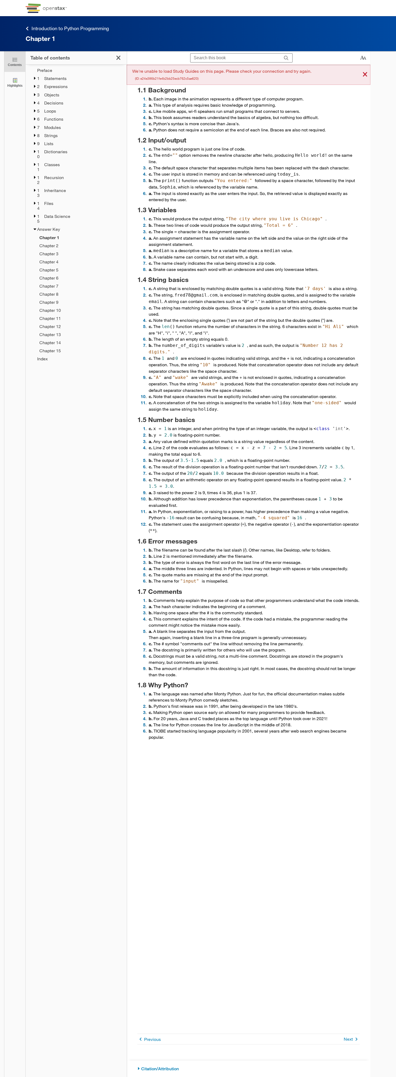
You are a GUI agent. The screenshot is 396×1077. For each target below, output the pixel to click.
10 (143, 396)
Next (348, 1038)
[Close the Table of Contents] (118, 57)
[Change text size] (363, 58)
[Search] (286, 58)
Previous (152, 1039)
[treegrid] (76, 214)
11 (143, 402)
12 (143, 524)
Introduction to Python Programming (70, 28)
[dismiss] (365, 75)
